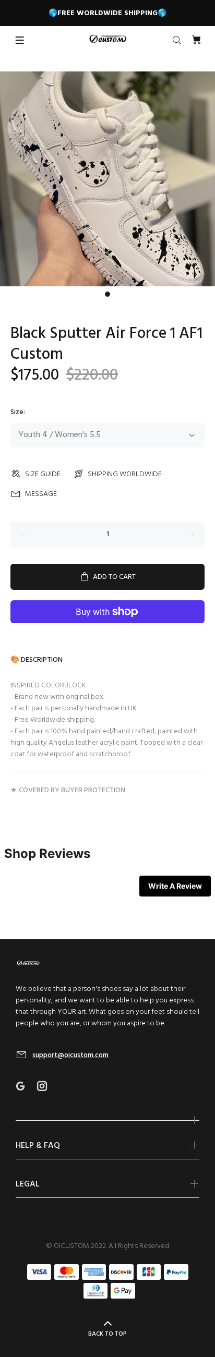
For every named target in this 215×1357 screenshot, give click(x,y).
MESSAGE (41, 494)
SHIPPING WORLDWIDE (125, 474)
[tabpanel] (107, 178)
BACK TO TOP (107, 1334)
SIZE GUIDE (43, 474)
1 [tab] (107, 294)
